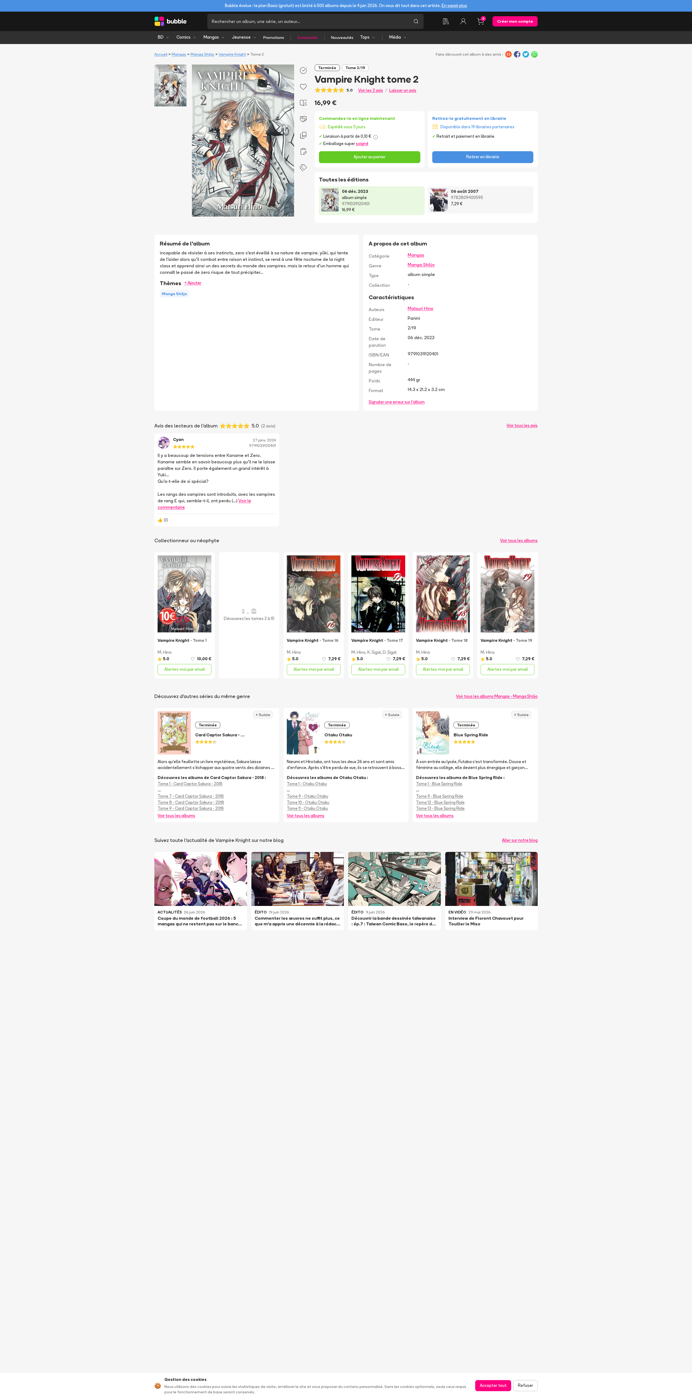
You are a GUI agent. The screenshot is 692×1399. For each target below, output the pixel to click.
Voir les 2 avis (370, 90)
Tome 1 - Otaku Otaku (307, 783)
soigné (362, 143)
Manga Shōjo (202, 54)
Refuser (525, 1385)
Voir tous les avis (522, 425)
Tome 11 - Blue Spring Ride (439, 796)
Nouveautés (342, 37)
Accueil (160, 54)
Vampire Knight (232, 54)
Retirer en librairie (482, 156)
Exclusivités (307, 37)
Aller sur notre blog (520, 840)
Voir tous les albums (519, 540)
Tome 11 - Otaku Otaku (307, 808)
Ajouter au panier (369, 156)
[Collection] (446, 21)
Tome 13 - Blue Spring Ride (440, 808)
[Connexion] (463, 21)
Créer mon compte (515, 21)
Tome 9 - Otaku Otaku (307, 796)
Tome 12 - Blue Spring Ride (440, 802)
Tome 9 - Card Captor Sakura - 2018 (191, 808)
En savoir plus (454, 5)
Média (395, 37)
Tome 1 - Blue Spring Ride (439, 783)
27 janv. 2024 (264, 440)
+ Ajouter (192, 282)
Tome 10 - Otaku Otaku (308, 802)
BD (161, 37)
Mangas (211, 37)
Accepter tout (493, 1385)
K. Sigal (374, 652)
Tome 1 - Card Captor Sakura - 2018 (190, 783)
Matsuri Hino (420, 308)
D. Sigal (390, 652)
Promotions (273, 37)
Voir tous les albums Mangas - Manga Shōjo (497, 696)
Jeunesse (241, 37)
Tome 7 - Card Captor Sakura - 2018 (191, 796)
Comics (184, 37)
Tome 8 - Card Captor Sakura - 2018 (191, 802)
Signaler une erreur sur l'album (397, 401)
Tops (365, 37)
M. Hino (165, 652)
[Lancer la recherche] (416, 21)
